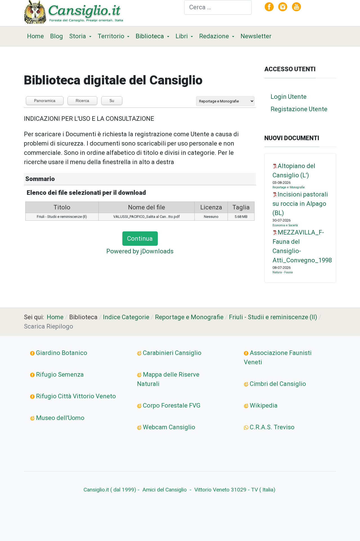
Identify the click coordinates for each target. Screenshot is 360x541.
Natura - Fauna (283, 272)
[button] (80, 36)
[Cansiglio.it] (75, 12)
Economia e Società (285, 225)
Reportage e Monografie (289, 187)
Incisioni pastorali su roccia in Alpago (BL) (300, 203)
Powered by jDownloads (140, 251)
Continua (140, 238)
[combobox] (218, 7)
